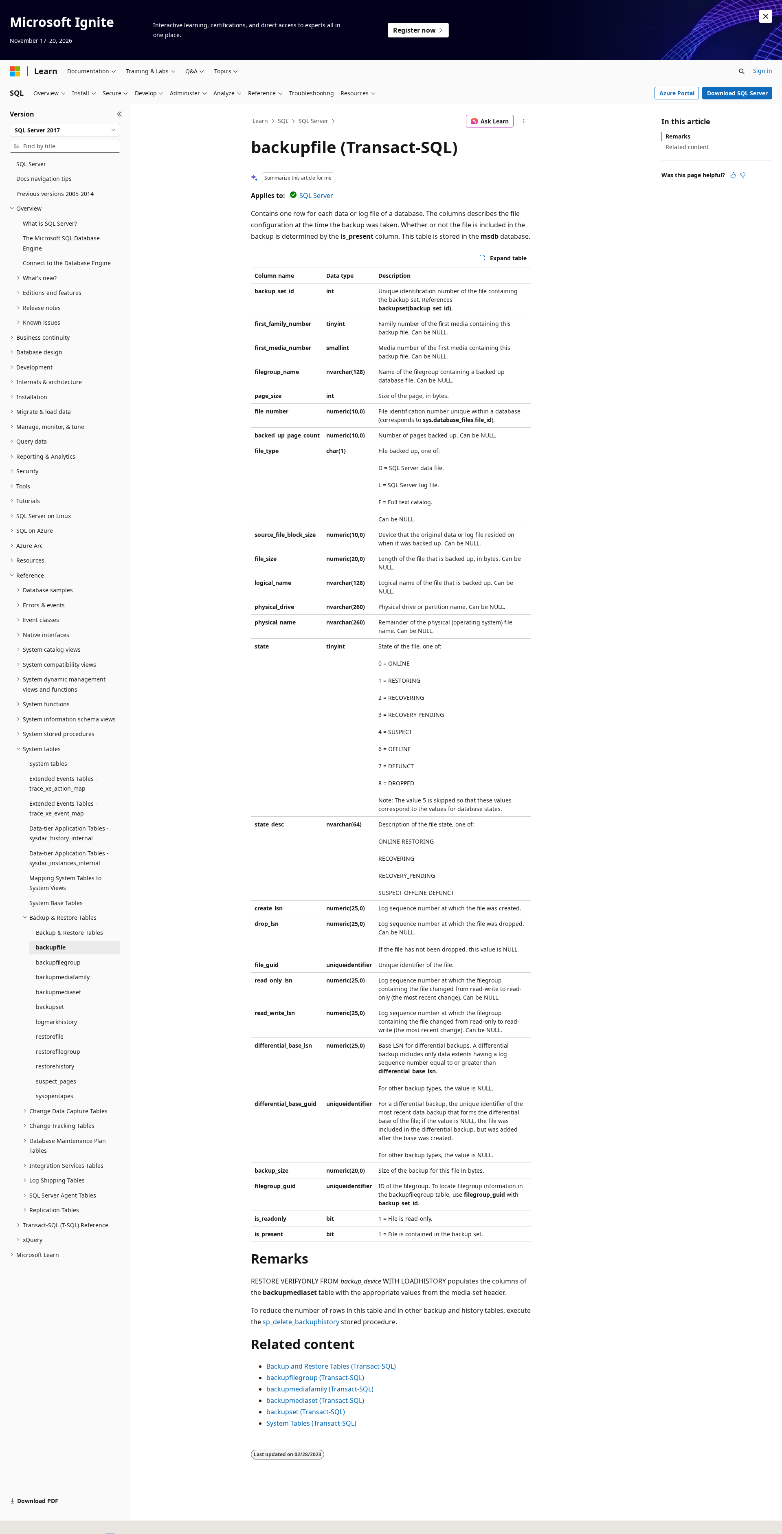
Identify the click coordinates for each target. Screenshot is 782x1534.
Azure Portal (676, 93)
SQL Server (313, 121)
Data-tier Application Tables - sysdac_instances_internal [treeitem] (69, 858)
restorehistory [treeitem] (55, 1066)
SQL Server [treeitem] (31, 164)
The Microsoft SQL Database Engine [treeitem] (61, 243)
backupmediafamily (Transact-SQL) (319, 1389)
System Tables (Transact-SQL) (311, 1423)
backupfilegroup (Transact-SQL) (315, 1377)
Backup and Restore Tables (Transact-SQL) (331, 1366)
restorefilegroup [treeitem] (58, 1051)
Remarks (678, 136)
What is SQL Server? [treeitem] (50, 223)
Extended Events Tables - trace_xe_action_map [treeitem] (63, 784)
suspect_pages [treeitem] (56, 1081)
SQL (283, 121)
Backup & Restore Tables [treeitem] (69, 932)
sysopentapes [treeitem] (54, 1096)
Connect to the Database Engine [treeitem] (67, 263)
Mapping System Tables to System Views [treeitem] (65, 883)
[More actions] (524, 121)
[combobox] (65, 130)
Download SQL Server (737, 93)
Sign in (762, 71)
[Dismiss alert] (765, 16)
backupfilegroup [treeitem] (58, 962)
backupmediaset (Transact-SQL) (315, 1400)
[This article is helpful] (733, 175)
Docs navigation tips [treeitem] (44, 178)
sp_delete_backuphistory (301, 1321)
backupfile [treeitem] (51, 947)
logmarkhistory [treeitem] (56, 1022)
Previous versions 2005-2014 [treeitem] (55, 194)
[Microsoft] (15, 71)
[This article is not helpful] (743, 175)
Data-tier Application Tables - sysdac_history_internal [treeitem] (69, 833)
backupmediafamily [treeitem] (63, 977)
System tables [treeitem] (48, 763)
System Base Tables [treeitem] (56, 903)
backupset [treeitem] (50, 1007)
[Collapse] (119, 114)
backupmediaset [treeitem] (58, 992)
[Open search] (742, 71)
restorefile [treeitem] (50, 1036)
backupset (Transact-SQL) (305, 1411)
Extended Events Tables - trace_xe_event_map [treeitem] (63, 809)
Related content (687, 147)
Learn (260, 121)
